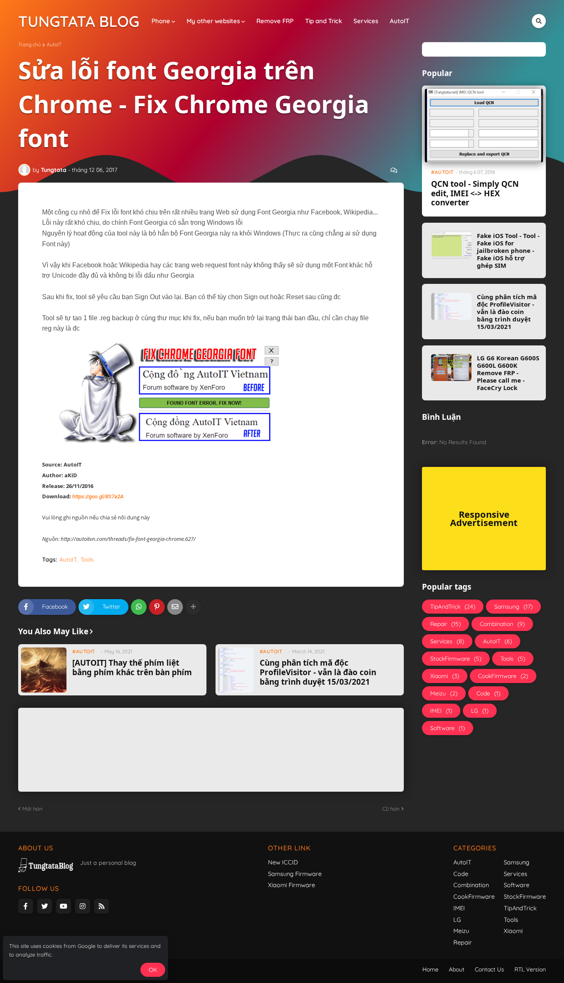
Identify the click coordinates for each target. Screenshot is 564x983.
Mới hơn (32, 808)
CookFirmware (503, 676)
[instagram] (82, 906)
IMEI (441, 710)
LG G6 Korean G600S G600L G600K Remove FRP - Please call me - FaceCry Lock (508, 372)
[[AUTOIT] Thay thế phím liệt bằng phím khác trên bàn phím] (43, 670)
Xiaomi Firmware (291, 885)
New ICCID (283, 862)
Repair (445, 624)
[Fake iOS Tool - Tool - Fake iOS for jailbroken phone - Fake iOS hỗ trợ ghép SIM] (451, 245)
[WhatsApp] (139, 607)
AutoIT (54, 44)
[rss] (101, 906)
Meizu (443, 693)
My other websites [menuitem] (213, 21)
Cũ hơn (391, 808)
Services (447, 641)
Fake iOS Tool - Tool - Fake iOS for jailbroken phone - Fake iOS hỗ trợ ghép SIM (508, 250)
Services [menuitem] (365, 21)
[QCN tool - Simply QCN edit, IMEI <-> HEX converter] (484, 125)
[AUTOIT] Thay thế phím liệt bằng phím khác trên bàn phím (132, 667)
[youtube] (63, 906)
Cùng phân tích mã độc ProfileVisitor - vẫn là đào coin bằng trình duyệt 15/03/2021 (318, 672)
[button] (539, 21)
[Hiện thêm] (193, 607)
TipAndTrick (452, 606)
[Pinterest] (157, 607)
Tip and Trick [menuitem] (323, 21)
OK (153, 969)
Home (430, 969)
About (456, 969)
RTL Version (530, 969)
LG (479, 710)
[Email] (175, 607)
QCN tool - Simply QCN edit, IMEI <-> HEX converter (475, 193)
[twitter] (44, 906)
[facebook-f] (25, 906)
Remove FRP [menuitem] (275, 21)
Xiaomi (444, 676)
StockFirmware (455, 658)
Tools (87, 559)
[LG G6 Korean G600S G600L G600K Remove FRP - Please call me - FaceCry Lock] (451, 367)
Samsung (513, 606)
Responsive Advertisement (484, 518)
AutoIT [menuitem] (399, 21)
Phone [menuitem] (161, 21)
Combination (502, 624)
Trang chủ (29, 44)
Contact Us (489, 969)
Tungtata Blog (78, 21)
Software (447, 728)
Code (488, 693)
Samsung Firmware (295, 874)
